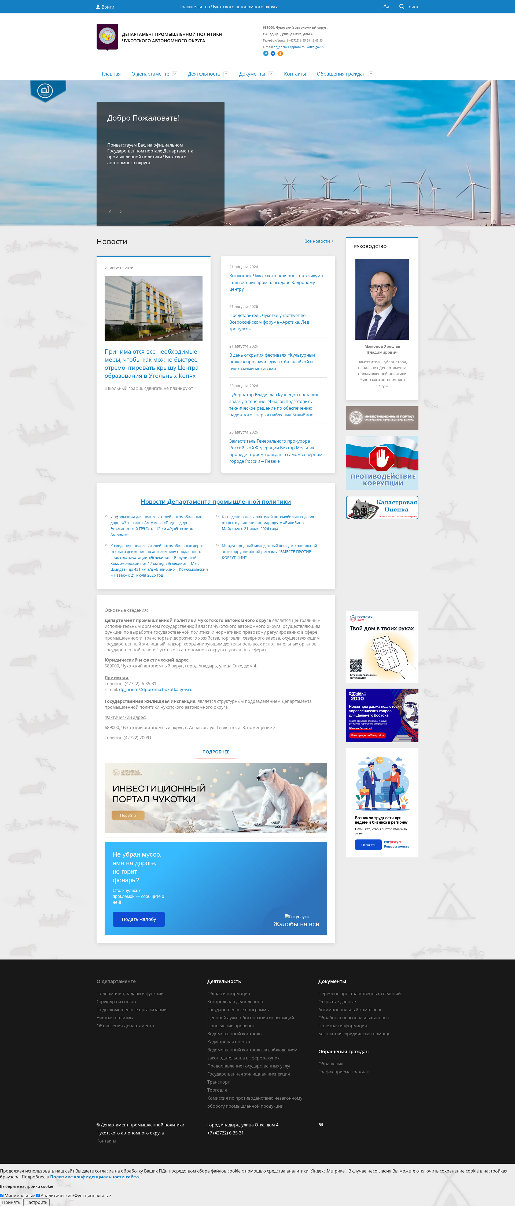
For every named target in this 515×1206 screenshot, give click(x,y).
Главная (111, 73)
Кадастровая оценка (228, 1042)
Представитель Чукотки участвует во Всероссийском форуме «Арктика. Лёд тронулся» (269, 322)
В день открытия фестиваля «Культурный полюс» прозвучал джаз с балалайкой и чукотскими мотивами (272, 361)
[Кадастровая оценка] (382, 507)
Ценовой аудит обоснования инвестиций (250, 1018)
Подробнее (216, 752)
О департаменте (150, 73)
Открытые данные (337, 1002)
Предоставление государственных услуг (249, 1066)
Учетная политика (115, 1018)
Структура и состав (116, 1002)
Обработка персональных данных (353, 1018)
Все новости (317, 241)
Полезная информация (342, 1026)
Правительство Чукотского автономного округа (228, 7)
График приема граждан (343, 1072)
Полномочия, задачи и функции (130, 993)
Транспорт (218, 1082)
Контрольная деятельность (235, 1002)
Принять (11, 1202)
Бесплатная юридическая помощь (354, 1034)
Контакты (295, 73)
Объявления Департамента (125, 1026)
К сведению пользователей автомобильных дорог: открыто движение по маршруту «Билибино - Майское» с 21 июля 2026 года (269, 522)
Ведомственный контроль (234, 1034)
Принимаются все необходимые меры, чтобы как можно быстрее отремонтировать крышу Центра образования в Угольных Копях (151, 363)
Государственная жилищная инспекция (248, 1074)
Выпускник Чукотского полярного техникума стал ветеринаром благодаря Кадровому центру (276, 282)
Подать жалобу (139, 919)
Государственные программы (238, 1010)
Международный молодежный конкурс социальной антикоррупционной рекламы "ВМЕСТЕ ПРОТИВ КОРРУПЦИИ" (269, 551)
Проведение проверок (231, 1026)
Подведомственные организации (132, 1010)
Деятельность (204, 73)
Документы (252, 73)
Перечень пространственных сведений (359, 993)
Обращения (330, 1064)
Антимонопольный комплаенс (350, 1010)
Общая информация (228, 993)
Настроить (36, 1202)
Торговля (217, 1090)
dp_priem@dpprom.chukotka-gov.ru (156, 689)
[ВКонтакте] (322, 1125)
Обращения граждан (341, 73)
